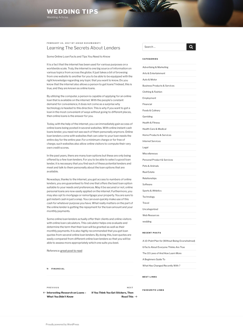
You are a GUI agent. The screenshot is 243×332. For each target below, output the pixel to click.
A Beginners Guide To (153, 259)
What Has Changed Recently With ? (161, 265)
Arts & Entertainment (153, 73)
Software (147, 184)
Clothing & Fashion (152, 91)
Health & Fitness (151, 122)
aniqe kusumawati (88, 43)
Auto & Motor (149, 79)
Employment (149, 98)
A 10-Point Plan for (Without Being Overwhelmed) (168, 240)
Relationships (149, 178)
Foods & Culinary (151, 110)
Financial (58, 269)
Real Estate (148, 172)
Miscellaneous (150, 153)
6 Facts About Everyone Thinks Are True (163, 247)
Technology (148, 196)
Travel (145, 202)
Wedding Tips (73, 11)
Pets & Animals (150, 165)
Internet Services (151, 141)
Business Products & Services (158, 85)
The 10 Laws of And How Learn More (162, 253)
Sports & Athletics (152, 190)
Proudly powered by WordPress (62, 324)
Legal (145, 147)
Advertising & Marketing (155, 67)
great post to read (71, 250)
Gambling (147, 116)
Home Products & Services (156, 135)
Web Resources (150, 215)
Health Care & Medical (154, 128)
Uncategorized (150, 209)
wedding (146, 221)
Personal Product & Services (157, 159)
